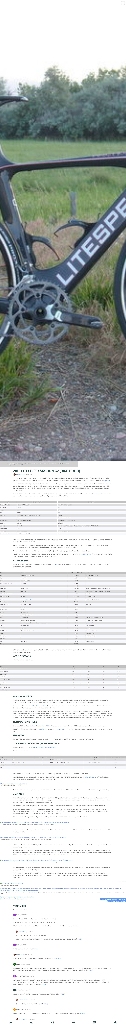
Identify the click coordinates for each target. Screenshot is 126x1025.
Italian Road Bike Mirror (91, 777)
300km (33, 706)
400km (38, 706)
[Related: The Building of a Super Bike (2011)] (17, 897)
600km (45, 706)
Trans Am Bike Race (42, 729)
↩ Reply (75, 926)
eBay (56, 564)
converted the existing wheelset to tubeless (44, 747)
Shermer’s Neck (60, 729)
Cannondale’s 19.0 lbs (85, 554)
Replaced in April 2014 (90, 622)
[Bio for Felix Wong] (14, 475)
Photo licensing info (122, 881)
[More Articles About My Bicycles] (13, 899)
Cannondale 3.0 (96, 494)
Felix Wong (21, 474)
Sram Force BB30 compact (26, 599)
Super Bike (107, 480)
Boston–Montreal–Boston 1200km (41, 726)
